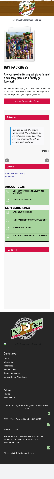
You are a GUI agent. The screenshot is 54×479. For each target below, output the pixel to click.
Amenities (9, 176)
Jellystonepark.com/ (25, 453)
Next (47, 160)
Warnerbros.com (11, 443)
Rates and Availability (15, 173)
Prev (7, 160)
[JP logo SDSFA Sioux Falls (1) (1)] (27, 1)
